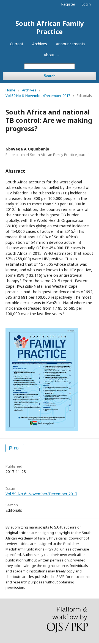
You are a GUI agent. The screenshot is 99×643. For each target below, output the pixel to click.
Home (10, 90)
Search (50, 76)
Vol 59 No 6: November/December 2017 (38, 95)
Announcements (70, 43)
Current (16, 43)
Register (68, 4)
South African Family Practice (49, 27)
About (50, 54)
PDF (16, 448)
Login (86, 4)
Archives (39, 43)
